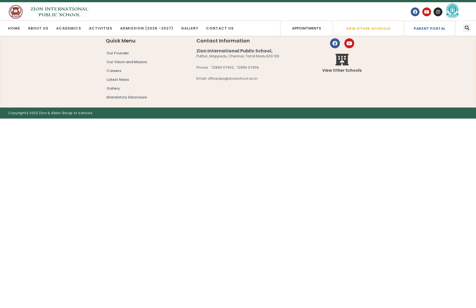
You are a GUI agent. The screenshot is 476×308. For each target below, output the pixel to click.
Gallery (189, 28)
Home (14, 28)
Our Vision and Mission (127, 62)
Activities (100, 28)
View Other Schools (368, 28)
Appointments (306, 28)
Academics (68, 28)
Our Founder (118, 53)
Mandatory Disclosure (127, 97)
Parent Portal (429, 28)
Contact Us (220, 28)
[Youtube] (426, 11)
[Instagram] (438, 11)
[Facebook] (415, 11)
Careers (114, 70)
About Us (38, 28)
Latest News (118, 79)
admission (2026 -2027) (146, 28)
